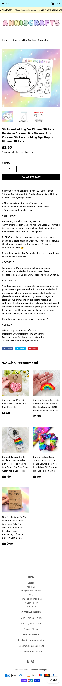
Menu (8, 3)
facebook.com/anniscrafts (31, 640)
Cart (57, 3)
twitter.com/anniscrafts (31, 651)
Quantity (6, 163)
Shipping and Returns (31, 590)
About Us (31, 587)
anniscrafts (23, 670)
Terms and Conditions (31, 599)
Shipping (6, 152)
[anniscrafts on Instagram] (32, 661)
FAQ (31, 594)
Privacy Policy (31, 603)
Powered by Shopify (39, 670)
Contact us (31, 606)
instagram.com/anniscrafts (31, 646)
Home (4, 40)
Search (31, 583)
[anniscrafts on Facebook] (27, 661)
